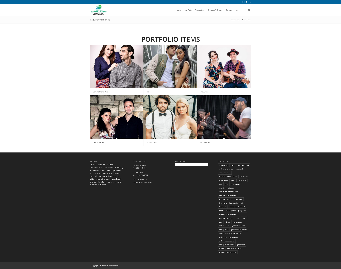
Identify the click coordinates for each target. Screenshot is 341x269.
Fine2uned (204, 92)
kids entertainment (226, 199)
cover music (223, 180)
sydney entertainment (239, 230)
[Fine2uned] (224, 66)
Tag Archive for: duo (100, 19)
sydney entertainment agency (230, 233)
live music (222, 207)
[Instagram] (249, 10)
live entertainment (236, 203)
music (221, 211)
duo (220, 184)
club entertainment (226, 169)
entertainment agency (227, 188)
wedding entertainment (227, 252)
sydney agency (238, 222)
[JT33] (170, 66)
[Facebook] (245, 10)
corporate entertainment (228, 176)
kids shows (223, 203)
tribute (221, 248)
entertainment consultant (228, 192)
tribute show (231, 248)
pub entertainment (226, 218)
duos (226, 184)
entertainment (236, 184)
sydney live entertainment (228, 237)
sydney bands (224, 226)
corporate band (224, 173)
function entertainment (227, 195)
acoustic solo (223, 165)
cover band (244, 176)
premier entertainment (227, 214)
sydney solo (241, 245)
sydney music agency (226, 241)
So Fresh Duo (151, 142)
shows (244, 218)
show (237, 218)
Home (244, 20)
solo (220, 222)
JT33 (147, 92)
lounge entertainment (237, 207)
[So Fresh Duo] (170, 117)
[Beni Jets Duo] (224, 117)
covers (233, 180)
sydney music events (226, 245)
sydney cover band (238, 226)
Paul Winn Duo (98, 142)
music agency (231, 211)
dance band (242, 180)
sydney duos (223, 230)
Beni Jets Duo (205, 142)
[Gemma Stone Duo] (116, 66)
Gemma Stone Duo (100, 92)
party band (242, 211)
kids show (239, 199)
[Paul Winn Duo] (116, 117)
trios (239, 248)
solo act (227, 222)
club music (239, 169)
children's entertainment (240, 165)
